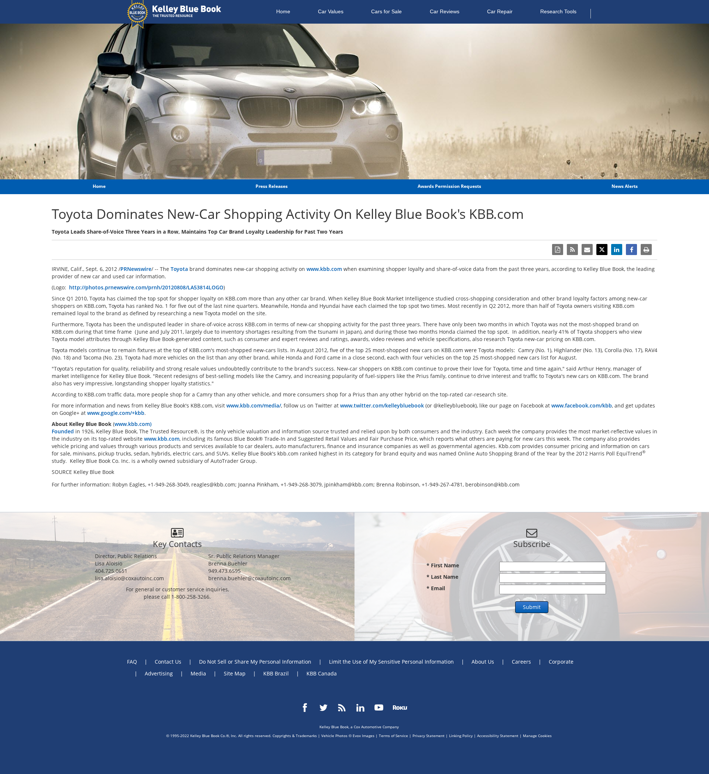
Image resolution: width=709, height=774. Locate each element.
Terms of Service (393, 735)
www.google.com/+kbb (115, 412)
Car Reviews (444, 11)
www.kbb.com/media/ (253, 405)
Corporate (561, 661)
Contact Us (168, 661)
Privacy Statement (428, 735)
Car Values (330, 11)
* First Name (443, 565)
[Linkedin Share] (616, 249)
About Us (483, 661)
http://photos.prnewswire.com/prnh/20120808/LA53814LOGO (146, 287)
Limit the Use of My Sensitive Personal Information (391, 661)
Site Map (235, 673)
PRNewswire (135, 268)
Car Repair (500, 11)
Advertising (159, 673)
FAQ (132, 661)
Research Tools (558, 11)
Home (283, 11)
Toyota (179, 268)
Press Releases (272, 186)
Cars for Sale (386, 11)
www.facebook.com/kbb (581, 405)
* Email (436, 588)
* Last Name (442, 576)
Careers (521, 661)
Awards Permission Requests (449, 186)
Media (198, 673)
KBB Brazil (276, 673)
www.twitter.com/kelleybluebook (382, 405)
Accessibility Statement (497, 735)
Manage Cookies (537, 735)
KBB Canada (321, 673)
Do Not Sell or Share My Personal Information (255, 661)
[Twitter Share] (601, 249)
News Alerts (625, 186)
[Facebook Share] (631, 249)
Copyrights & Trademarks (295, 735)
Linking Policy (461, 735)
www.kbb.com (324, 268)
